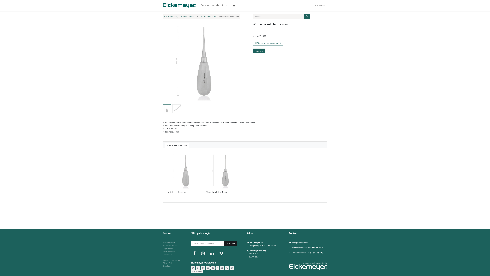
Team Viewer (167, 255)
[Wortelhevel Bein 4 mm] (225, 171)
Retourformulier (169, 242)
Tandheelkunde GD (187, 16)
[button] (167, 62)
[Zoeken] (307, 16)
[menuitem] (205, 5)
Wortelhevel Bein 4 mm (216, 192)
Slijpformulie (168, 249)
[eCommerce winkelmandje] (235, 5)
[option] (245, 175)
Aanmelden (320, 5)
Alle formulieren (169, 252)
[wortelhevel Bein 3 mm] (185, 171)
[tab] (177, 145)
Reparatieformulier (170, 245)
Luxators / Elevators (207, 16)
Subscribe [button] (230, 243)
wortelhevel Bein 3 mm (177, 192)
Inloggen (259, 51)
